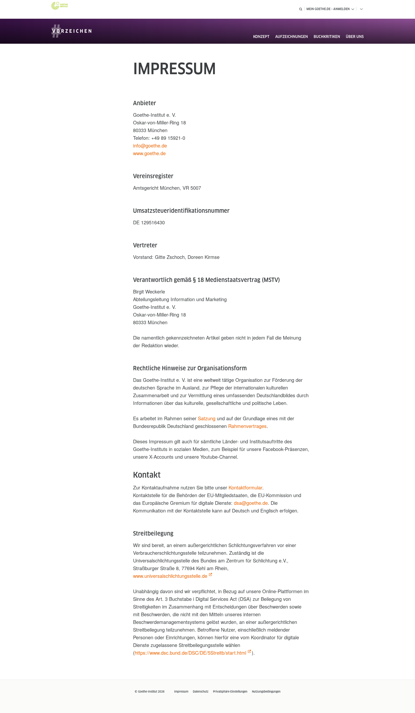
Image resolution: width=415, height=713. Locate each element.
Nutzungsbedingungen (266, 691)
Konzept (261, 36)
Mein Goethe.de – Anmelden (328, 9)
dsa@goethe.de (251, 502)
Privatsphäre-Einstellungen (230, 691)
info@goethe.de (150, 145)
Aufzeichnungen (291, 36)
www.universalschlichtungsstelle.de (170, 575)
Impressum (181, 691)
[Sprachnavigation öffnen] (360, 9)
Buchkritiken (327, 36)
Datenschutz (200, 691)
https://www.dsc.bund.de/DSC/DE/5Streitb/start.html (190, 652)
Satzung (206, 418)
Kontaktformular (245, 487)
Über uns (355, 36)
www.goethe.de (149, 153)
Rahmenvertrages (247, 425)
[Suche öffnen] (300, 9)
